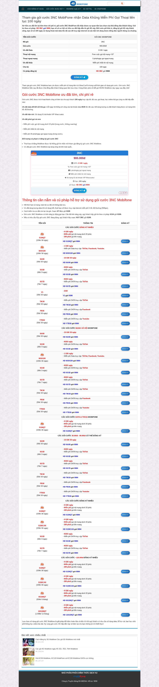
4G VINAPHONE (100, 9)
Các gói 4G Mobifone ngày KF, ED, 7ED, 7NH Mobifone (57, 649)
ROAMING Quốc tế (73, 9)
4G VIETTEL (87, 9)
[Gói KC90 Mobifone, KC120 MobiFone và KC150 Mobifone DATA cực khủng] (28, 661)
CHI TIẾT (122, 193)
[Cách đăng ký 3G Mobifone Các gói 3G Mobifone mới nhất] (28, 642)
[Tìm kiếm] (122, 3)
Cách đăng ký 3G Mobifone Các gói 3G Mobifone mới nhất (58, 639)
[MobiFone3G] (79, 3)
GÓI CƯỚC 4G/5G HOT (54, 9)
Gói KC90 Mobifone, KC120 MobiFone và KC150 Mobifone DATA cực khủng (64, 658)
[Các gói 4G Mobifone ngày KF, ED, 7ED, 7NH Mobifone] (28, 652)
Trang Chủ (23, 8)
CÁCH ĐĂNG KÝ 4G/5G (35, 9)
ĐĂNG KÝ (78, 77)
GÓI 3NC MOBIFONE (103, 37)
